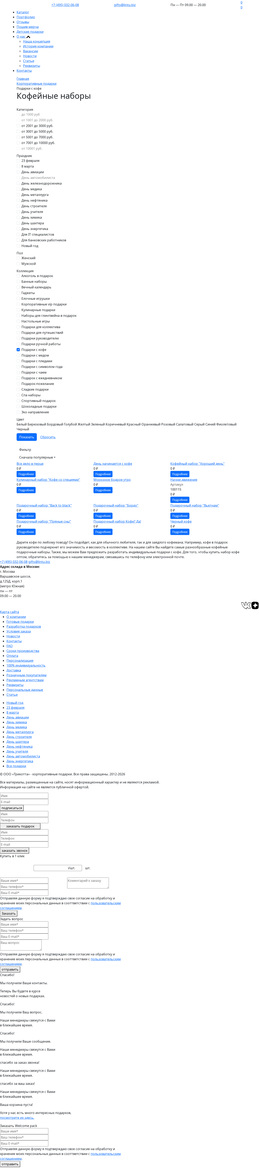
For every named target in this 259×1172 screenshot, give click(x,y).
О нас (21, 36)
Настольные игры (35, 321)
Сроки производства (22, 651)
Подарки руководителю (40, 338)
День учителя (32, 211)
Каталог (23, 12)
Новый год (29, 246)
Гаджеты (28, 293)
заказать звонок (15, 850)
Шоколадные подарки (38, 406)
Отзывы (23, 22)
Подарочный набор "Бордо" (115, 505)
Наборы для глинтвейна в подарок (48, 315)
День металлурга (35, 194)
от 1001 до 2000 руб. (37, 120)
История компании (38, 46)
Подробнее (26, 474)
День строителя (34, 206)
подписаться (12, 808)
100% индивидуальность (26, 665)
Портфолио (26, 17)
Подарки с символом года (42, 366)
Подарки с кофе (33, 349)
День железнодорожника (41, 183)
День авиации (32, 172)
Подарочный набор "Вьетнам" (194, 505)
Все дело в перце (30, 463)
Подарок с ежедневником (41, 378)
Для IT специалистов (37, 234)
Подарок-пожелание (37, 383)
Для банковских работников (43, 240)
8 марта (27, 166)
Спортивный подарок (38, 401)
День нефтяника (34, 200)
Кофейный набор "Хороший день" (197, 463)
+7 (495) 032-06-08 (65, 5)
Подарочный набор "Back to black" (44, 505)
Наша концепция (36, 41)
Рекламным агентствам (25, 680)
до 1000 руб (30, 114)
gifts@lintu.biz (125, 5)
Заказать (9, 913)
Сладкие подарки (35, 389)
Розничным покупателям (26, 675)
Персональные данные (24, 690)
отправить (10, 969)
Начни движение (183, 479)
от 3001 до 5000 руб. (37, 131)
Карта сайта (9, 612)
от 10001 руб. (31, 148)
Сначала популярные (36, 457)
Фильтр (25, 449)
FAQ (9, 646)
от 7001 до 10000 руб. (38, 143)
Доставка (13, 670)
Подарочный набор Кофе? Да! (117, 521)
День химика (31, 217)
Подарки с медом (35, 355)
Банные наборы (34, 281)
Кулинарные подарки (38, 310)
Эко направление (35, 412)
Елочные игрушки (35, 298)
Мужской (28, 263)
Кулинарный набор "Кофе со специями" (48, 479)
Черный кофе (181, 521)
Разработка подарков (23, 626)
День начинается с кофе (112, 463)
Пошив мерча (28, 27)
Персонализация (19, 660)
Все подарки (16, 766)
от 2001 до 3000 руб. (37, 126)
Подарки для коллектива (40, 327)
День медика (31, 189)
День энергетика (34, 229)
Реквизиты (31, 65)
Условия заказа (18, 631)
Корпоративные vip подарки (44, 304)
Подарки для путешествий (42, 332)
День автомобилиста (38, 177)
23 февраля (30, 160)
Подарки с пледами (36, 361)
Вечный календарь (36, 287)
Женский (28, 258)
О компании (16, 616)
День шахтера (32, 223)
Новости (30, 56)
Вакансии (30, 51)
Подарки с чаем (34, 372)
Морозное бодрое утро (112, 479)
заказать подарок (20, 826)
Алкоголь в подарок (37, 276)
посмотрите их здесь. (17, 1117)
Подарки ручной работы (41, 344)
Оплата (12, 655)
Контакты (24, 70)
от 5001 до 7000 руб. (37, 137)
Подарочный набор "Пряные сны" (44, 521)
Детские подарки (30, 31)
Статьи (28, 61)
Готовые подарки (20, 621)
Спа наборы (30, 395)
